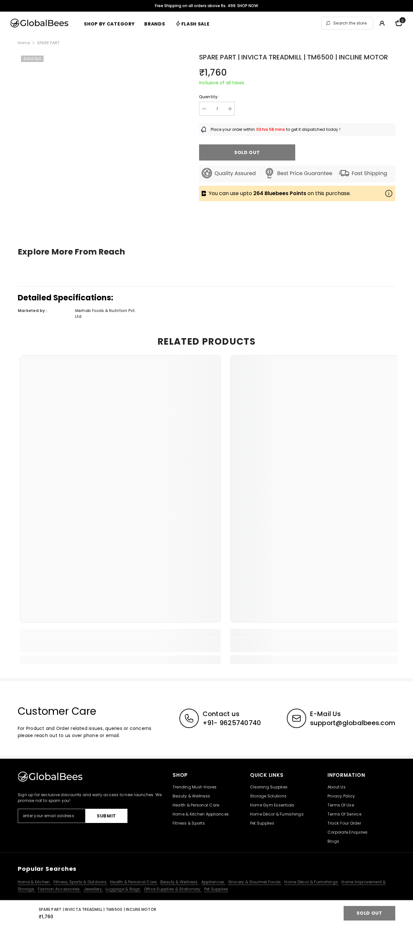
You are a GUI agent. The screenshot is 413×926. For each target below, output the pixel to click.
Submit (106, 816)
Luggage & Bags (123, 889)
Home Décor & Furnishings (311, 882)
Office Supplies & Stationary (173, 889)
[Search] (347, 23)
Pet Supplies (216, 889)
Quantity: (209, 96)
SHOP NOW (247, 5)
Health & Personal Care (134, 882)
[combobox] (351, 23)
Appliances (213, 882)
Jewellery (93, 889)
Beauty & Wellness (179, 882)
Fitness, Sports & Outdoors (80, 882)
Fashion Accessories (59, 889)
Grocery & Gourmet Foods (255, 882)
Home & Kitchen (34, 882)
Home (24, 43)
